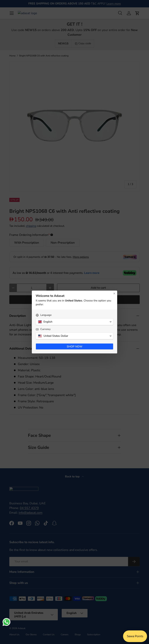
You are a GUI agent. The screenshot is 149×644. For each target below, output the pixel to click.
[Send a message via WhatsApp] (6, 622)
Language (46, 315)
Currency (45, 329)
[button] (74, 321)
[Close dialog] (114, 293)
